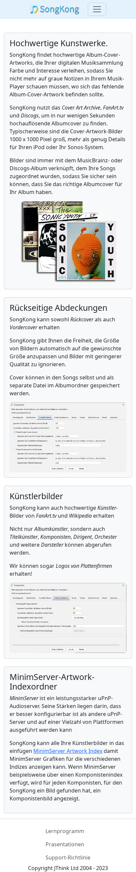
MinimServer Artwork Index (67, 751)
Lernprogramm (65, 831)
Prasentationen (65, 844)
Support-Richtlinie (68, 857)
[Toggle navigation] (97, 9)
